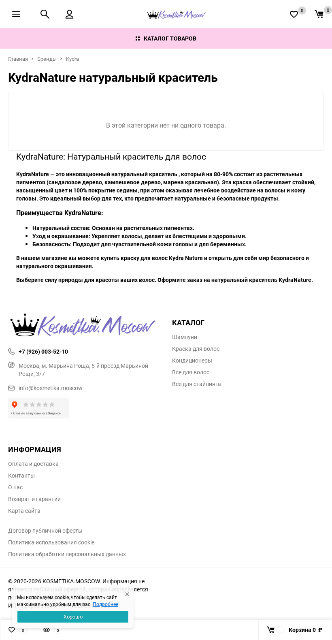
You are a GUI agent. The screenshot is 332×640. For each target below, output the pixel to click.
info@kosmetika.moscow (51, 388)
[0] (319, 14)
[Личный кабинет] (69, 14)
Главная (18, 58)
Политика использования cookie (51, 542)
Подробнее (105, 604)
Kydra (72, 58)
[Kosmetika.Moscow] (84, 325)
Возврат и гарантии (34, 499)
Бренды (47, 58)
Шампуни (184, 337)
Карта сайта (24, 511)
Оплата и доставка (33, 464)
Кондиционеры (192, 360)
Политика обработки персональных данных (67, 554)
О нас (15, 487)
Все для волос (190, 372)
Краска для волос (195, 349)
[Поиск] (44, 14)
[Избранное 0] (294, 14)
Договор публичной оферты (45, 530)
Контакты (21, 475)
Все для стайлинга (196, 384)
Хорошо (73, 616)
